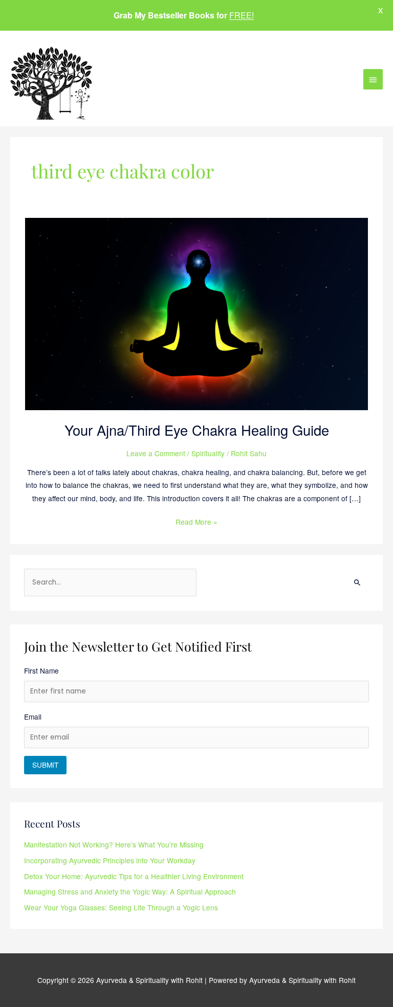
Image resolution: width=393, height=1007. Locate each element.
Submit (45, 764)
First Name (41, 670)
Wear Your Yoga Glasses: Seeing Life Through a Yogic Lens (121, 907)
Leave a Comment (155, 453)
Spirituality (208, 453)
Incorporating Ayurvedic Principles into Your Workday (109, 860)
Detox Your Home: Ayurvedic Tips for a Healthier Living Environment (134, 876)
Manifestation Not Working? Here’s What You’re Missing (114, 844)
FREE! (241, 15)
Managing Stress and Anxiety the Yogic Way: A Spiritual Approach (130, 891)
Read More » (196, 521)
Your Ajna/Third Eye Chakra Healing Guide (196, 430)
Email (32, 716)
